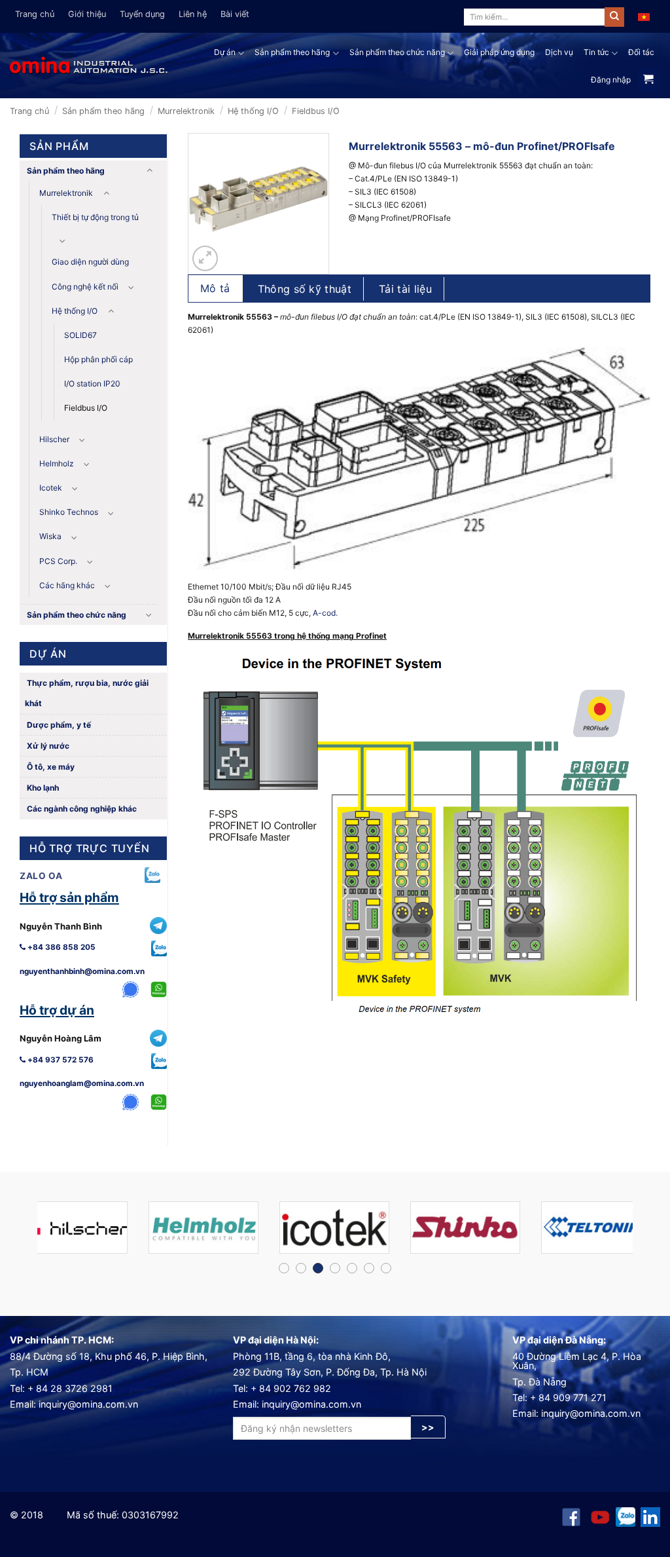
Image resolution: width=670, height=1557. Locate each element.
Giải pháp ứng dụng (499, 52)
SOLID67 (80, 335)
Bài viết (234, 14)
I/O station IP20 (92, 383)
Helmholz (56, 463)
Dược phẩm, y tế (58, 725)
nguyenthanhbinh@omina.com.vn (82, 971)
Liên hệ (193, 14)
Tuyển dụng (142, 14)
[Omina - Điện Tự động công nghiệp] (89, 65)
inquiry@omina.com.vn (88, 1404)
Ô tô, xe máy (50, 767)
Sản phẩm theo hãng (292, 52)
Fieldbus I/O (316, 111)
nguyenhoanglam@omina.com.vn (82, 1083)
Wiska (50, 536)
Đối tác (641, 52)
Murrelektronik (186, 111)
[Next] (640, 1233)
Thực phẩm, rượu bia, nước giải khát (87, 693)
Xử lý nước (47, 746)
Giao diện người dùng (90, 262)
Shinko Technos (68, 512)
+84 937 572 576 (60, 1059)
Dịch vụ (559, 52)
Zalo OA (41, 876)
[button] (205, 258)
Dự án (225, 52)
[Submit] (614, 17)
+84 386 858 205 (61, 947)
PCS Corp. (58, 561)
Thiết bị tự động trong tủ (95, 217)
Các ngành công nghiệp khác (81, 809)
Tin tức (596, 52)
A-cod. (325, 613)
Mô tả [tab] (215, 288)
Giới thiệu (87, 14)
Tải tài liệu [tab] (405, 288)
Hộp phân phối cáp (98, 359)
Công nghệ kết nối (85, 286)
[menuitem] (644, 16)
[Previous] (30, 1233)
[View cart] (648, 79)
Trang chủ (34, 14)
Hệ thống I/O (253, 111)
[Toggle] (149, 170)
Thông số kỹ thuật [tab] (304, 288)
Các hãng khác (67, 585)
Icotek (50, 488)
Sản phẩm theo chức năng (397, 52)
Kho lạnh (42, 788)
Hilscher (54, 439)
